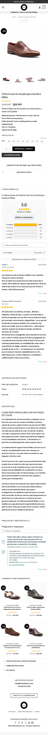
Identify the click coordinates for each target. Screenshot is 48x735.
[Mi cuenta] (40, 7)
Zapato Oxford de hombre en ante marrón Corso (12, 647)
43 (33, 389)
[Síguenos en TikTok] (22, 723)
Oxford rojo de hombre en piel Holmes (36, 647)
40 (25, 389)
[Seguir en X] (26, 723)
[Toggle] (3, 172)
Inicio (14, 17)
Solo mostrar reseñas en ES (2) (24, 259)
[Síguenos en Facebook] (16, 723)
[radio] (9, 141)
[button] (3, 7)
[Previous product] (26, 20)
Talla (3, 141)
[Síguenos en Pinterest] (29, 723)
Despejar (43, 138)
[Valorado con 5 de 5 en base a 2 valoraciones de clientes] (24, 101)
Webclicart (36, 726)
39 (23, 389)
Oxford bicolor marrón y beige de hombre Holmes (12, 608)
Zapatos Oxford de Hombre (27, 17)
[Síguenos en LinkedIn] (32, 723)
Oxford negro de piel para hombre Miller (36, 608)
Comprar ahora (12, 155)
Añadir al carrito (24, 149)
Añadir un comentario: (24, 217)
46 (40, 389)
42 (30, 389)
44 (35, 389)
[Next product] (22, 20)
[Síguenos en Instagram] (19, 723)
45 (38, 389)
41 (28, 389)
